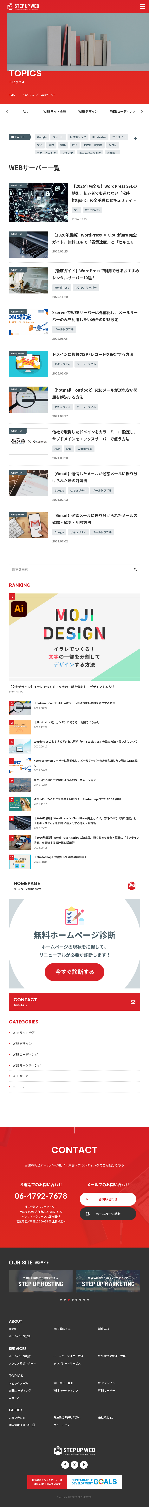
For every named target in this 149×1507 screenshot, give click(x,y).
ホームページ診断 (108, 1213)
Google (42, 137)
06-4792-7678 (41, 1196)
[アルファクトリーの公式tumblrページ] (84, 1465)
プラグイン (119, 137)
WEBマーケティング (27, 1065)
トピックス (28, 94)
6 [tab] (80, 1300)
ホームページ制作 (90, 153)
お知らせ (112, 153)
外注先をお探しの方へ (67, 1417)
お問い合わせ (25, 1001)
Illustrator (99, 137)
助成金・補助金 (92, 145)
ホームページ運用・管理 (68, 1356)
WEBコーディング (123, 111)
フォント (58, 137)
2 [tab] (65, 1300)
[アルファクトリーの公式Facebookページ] (65, 1465)
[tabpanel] (41, 1281)
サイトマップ (62, 1425)
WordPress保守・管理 (112, 1356)
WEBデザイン (88, 111)
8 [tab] (88, 1300)
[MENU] (142, 6)
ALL (26, 111)
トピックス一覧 (18, 1383)
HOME (12, 94)
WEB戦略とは (62, 1329)
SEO (39, 145)
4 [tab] (73, 1300)
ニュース (19, 1086)
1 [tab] (61, 1300)
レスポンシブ (78, 137)
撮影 (63, 145)
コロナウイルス (46, 153)
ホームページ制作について (28, 885)
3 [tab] (69, 1300)
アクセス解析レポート (22, 1363)
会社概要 (103, 1417)
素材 (51, 145)
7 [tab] (84, 1300)
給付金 (113, 145)
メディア (67, 153)
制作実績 (103, 1329)
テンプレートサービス (67, 1363)
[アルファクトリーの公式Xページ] (74, 1465)
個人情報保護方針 (20, 1425)
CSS (74, 145)
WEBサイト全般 (54, 111)
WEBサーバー (22, 1076)
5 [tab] (76, 1300)
